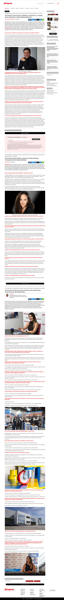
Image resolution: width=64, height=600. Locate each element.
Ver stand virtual (37, 581)
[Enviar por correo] (33, 20)
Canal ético (32, 590)
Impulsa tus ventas (50, 91)
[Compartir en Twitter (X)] (38, 20)
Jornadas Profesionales (50, 90)
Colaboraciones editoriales (42, 596)
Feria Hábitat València (9, 28)
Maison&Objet (7, 164)
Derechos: (10, 147)
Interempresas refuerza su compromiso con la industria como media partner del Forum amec (52, 68)
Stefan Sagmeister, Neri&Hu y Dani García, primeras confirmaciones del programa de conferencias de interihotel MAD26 (53, 48)
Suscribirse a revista (23, 594)
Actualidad (12, 8)
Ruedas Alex (41, 301)
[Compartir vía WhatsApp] (43, 20)
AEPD (37, 148)
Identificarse (23, 589)
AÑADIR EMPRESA (52, 590)
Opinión (17, 8)
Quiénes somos (32, 594)
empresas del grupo (33, 146)
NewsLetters (23, 592)
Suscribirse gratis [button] (51, 3)
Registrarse (23, 590)
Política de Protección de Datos (22, 144)
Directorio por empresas (52, 85)
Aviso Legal (15, 144)
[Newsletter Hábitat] (53, 21)
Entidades (36, 8)
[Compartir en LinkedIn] (40, 20)
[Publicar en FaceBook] (35, 20)
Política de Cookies (41, 594)
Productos (22, 8)
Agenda (32, 8)
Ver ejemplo (24, 137)
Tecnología (27, 8)
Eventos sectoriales (50, 93)
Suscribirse (53, 33)
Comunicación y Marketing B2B (52, 92)
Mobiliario (7, 8)
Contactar (32, 589)
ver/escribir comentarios (25, 283)
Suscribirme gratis (36, 139)
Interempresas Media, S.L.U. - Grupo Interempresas (33, 598)
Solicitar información (29, 581)
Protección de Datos (41, 591)
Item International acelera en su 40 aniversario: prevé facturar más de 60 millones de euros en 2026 (53, 55)
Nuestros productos (32, 593)
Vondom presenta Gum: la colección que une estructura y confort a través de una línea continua (52, 61)
